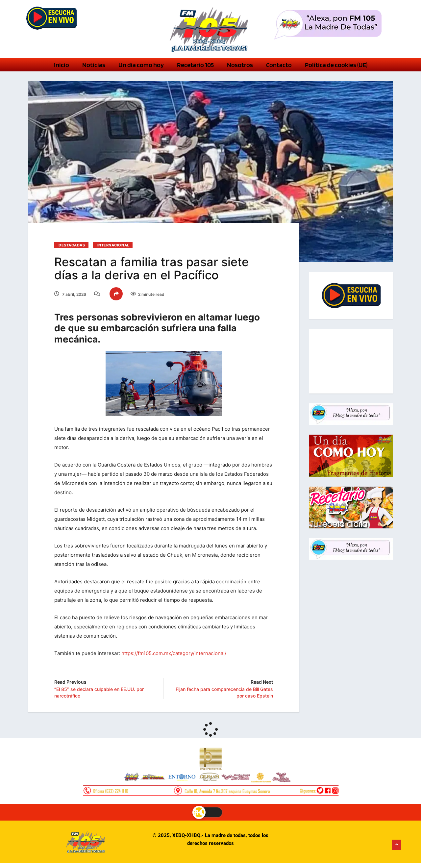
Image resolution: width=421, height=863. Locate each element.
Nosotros (240, 65)
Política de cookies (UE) (336, 65)
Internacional (113, 245)
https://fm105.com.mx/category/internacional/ (173, 653)
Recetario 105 (195, 65)
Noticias (93, 65)
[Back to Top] (396, 845)
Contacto (279, 65)
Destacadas (72, 245)
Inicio (61, 65)
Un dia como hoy (141, 65)
